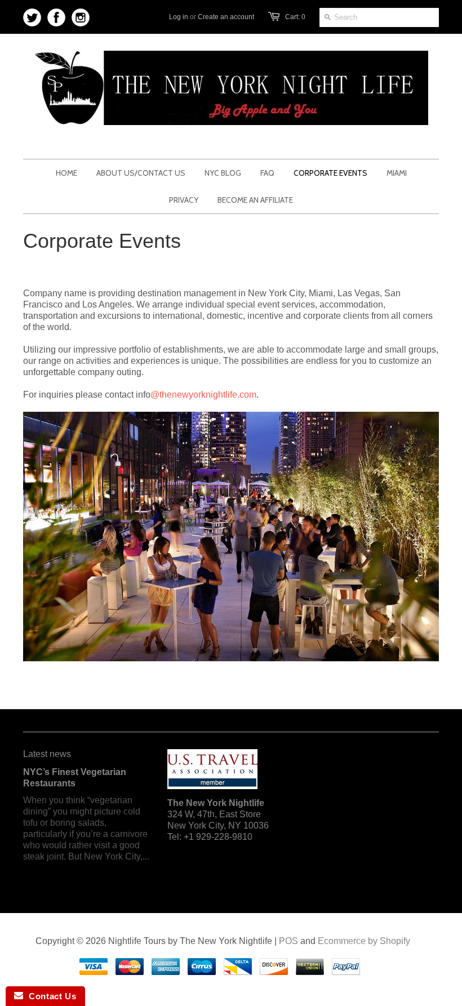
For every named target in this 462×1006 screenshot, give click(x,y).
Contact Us (49, 996)
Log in (178, 17)
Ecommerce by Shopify (364, 941)
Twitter (32, 17)
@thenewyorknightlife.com (203, 394)
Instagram (81, 17)
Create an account (226, 17)
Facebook (56, 17)
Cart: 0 (295, 17)
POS (288, 941)
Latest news (47, 754)
